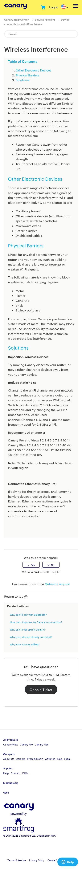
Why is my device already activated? (31, 637)
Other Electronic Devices (33, 70)
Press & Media (35, 758)
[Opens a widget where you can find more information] (67, 862)
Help (6, 773)
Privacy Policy (36, 860)
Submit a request (57, 584)
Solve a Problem (45, 19)
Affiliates (50, 758)
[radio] (31, 565)
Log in (53, 7)
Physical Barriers (27, 75)
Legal (67, 758)
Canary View (10, 744)
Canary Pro (26, 744)
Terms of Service (16, 860)
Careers (20, 758)
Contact (15, 773)
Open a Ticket (41, 689)
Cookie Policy (54, 860)
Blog (59, 758)
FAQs (25, 773)
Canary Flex (41, 744)
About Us (8, 758)
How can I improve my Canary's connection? (36, 622)
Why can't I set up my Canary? (27, 629)
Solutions (22, 80)
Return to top (13, 596)
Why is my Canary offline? (25, 644)
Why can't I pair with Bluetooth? (28, 614)
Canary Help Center (16, 19)
